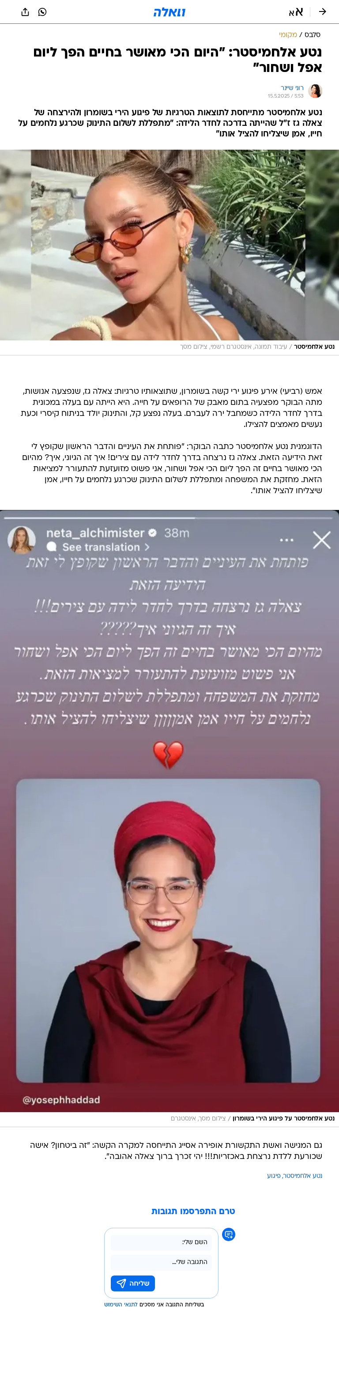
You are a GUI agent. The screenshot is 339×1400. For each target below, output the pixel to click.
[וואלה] (169, 12)
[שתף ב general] (25, 12)
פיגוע (274, 1176)
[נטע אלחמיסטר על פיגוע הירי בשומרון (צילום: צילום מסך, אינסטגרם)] (169, 818)
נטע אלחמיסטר (302, 1176)
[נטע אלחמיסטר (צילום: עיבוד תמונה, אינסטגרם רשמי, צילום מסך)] (169, 252)
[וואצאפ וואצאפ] (42, 12)
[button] (296, 12)
